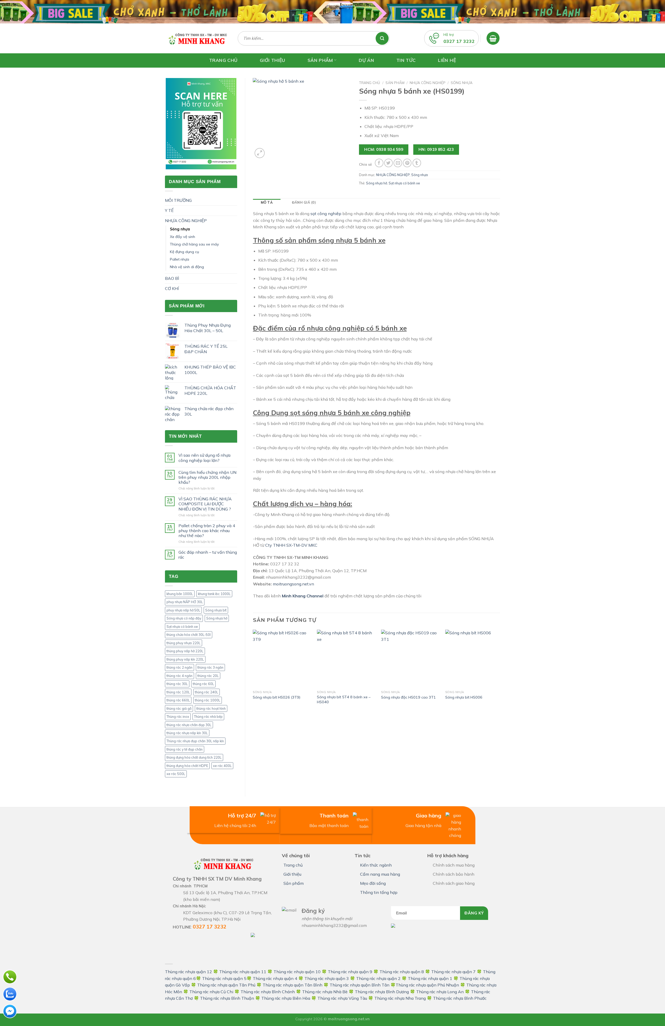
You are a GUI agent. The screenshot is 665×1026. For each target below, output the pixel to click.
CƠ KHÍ (172, 288)
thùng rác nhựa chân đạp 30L (189, 725)
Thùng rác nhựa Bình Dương (382, 991)
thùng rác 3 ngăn (210, 667)
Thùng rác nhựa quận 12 (188, 971)
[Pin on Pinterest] (407, 163)
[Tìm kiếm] (384, 38)
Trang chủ (369, 82)
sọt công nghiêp (325, 213)
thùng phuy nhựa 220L (184, 643)
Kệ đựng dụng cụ (184, 251)
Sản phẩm (394, 82)
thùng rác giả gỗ (179, 708)
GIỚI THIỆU (272, 60)
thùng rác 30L (177, 684)
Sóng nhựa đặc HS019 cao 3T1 (408, 697)
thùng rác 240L (206, 692)
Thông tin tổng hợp (378, 892)
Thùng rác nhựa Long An (440, 991)
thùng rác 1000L (207, 700)
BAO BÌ (172, 278)
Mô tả (267, 202)
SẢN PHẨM (320, 59)
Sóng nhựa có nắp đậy (184, 618)
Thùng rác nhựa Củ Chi (211, 991)
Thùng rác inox (178, 716)
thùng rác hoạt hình (211, 708)
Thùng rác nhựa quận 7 (453, 971)
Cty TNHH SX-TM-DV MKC (290, 545)
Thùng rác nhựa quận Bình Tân (359, 985)
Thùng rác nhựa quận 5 (224, 978)
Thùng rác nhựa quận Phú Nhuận (427, 985)
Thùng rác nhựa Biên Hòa (285, 998)
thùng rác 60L (203, 684)
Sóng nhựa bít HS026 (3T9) (276, 697)
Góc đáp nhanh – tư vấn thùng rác (207, 555)
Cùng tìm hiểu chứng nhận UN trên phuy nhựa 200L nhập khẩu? (207, 477)
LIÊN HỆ (447, 60)
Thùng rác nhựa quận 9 (350, 971)
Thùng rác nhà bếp (208, 716)
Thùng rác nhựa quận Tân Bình (292, 985)
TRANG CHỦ (223, 60)
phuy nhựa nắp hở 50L (183, 610)
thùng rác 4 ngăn (179, 676)
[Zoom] (260, 153)
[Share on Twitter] (388, 163)
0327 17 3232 (459, 41)
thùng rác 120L (178, 692)
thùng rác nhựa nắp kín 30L (187, 733)
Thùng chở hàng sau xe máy (194, 244)
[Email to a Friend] (398, 163)
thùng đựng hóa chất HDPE (187, 766)
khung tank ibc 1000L (214, 594)
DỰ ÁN (366, 60)
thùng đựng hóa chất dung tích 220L (194, 757)
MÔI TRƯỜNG (178, 200)
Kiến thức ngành (376, 865)
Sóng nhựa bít (216, 610)
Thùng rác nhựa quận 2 (378, 978)
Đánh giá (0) (304, 202)
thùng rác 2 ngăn (179, 667)
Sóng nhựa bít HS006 (463, 697)
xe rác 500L (176, 774)
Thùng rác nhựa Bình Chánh (268, 991)
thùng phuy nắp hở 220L (185, 651)
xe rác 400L (222, 766)
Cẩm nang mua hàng (380, 874)
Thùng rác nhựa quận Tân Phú (226, 985)
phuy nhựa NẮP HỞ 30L (185, 602)
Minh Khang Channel (302, 595)
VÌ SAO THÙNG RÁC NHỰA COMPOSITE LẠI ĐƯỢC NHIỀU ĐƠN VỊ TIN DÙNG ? (205, 503)
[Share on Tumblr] (417, 163)
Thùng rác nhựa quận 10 (297, 971)
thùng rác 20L (208, 676)
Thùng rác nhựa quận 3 (326, 978)
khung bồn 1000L (180, 594)
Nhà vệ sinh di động (187, 266)
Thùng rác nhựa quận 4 (275, 978)
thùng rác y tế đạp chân (185, 749)
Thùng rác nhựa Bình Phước (460, 998)
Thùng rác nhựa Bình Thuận (227, 998)
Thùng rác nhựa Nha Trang (400, 998)
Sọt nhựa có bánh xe (182, 626)
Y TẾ (169, 210)
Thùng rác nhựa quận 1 (430, 978)
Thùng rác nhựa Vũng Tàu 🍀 (345, 998)
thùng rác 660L (178, 700)
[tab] (267, 202)
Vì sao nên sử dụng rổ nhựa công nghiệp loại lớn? (204, 458)
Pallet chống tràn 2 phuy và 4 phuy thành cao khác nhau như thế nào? (206, 530)
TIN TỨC (406, 60)
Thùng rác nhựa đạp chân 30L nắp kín (195, 741)
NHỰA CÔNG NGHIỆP (186, 220)
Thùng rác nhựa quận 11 (242, 971)
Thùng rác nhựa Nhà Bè (325, 991)
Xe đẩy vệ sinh (182, 236)
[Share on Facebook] (379, 163)
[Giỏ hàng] (493, 38)
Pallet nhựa (179, 259)
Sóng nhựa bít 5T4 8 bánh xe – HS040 (343, 699)
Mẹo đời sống (373, 883)
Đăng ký (474, 912)
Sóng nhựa (180, 229)
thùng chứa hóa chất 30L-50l (189, 635)
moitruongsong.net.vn (293, 583)
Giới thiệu (292, 874)
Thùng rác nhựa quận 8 (402, 971)
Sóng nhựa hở (216, 618)
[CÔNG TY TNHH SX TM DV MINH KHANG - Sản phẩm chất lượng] (197, 38)
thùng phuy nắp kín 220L (185, 659)
